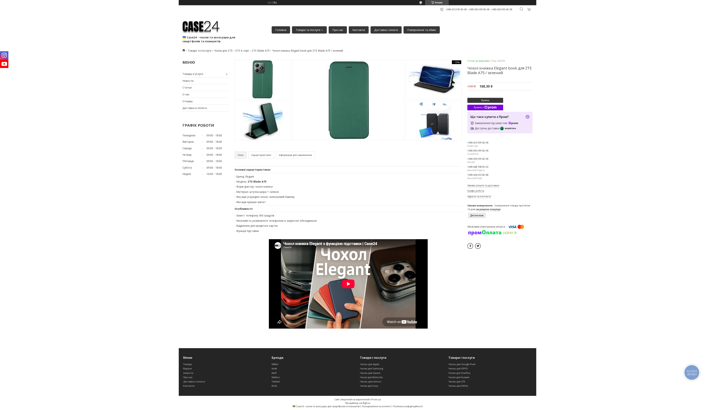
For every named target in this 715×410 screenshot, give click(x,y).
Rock (274, 385)
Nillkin (275, 364)
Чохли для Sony (369, 385)
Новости (187, 81)
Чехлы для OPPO (458, 368)
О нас (186, 94)
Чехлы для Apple (369, 364)
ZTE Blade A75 (261, 50)
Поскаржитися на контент (376, 406)
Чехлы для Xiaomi (370, 373)
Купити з (479, 107)
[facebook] (470, 246)
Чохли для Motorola (371, 377)
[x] (478, 246)
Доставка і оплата (386, 30)
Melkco (276, 377)
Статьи (187, 87)
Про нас (337, 30)
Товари (187, 364)
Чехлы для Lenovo (370, 381)
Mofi (274, 373)
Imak (274, 368)
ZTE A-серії (242, 50)
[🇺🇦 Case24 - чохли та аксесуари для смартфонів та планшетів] (201, 26)
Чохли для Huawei (458, 377)
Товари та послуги (308, 30)
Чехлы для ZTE (456, 381)
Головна (280, 30)
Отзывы (187, 101)
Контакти (358, 30)
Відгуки (187, 368)
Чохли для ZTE (223, 50)
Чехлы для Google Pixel (461, 364)
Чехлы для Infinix (458, 385)
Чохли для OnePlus (459, 373)
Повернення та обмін (421, 30)
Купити (485, 100)
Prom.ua (376, 399)
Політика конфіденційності (408, 406)
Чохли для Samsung (371, 368)
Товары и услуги (192, 74)
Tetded (276, 381)
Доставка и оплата (194, 108)
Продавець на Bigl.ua (357, 403)
